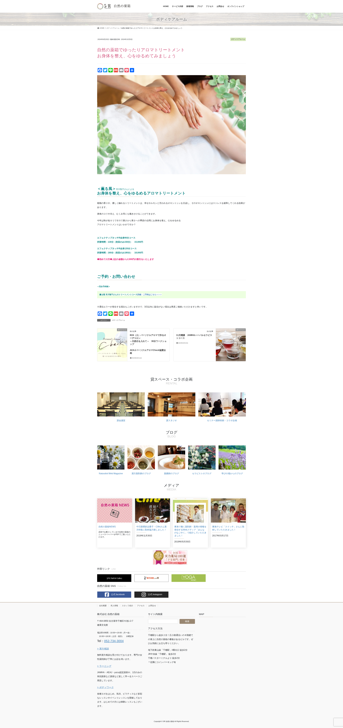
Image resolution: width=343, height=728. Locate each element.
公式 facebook (118, 594)
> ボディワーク (105, 687)
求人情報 (114, 606)
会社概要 (103, 606)
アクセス (141, 606)
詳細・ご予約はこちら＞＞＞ (149, 294)
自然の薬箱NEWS (107, 527)
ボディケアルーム (238, 39)
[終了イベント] (112, 336)
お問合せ (152, 606)
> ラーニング (104, 666)
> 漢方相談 (103, 648)
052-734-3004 (114, 641)
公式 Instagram (154, 594)
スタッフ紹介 (127, 606)
